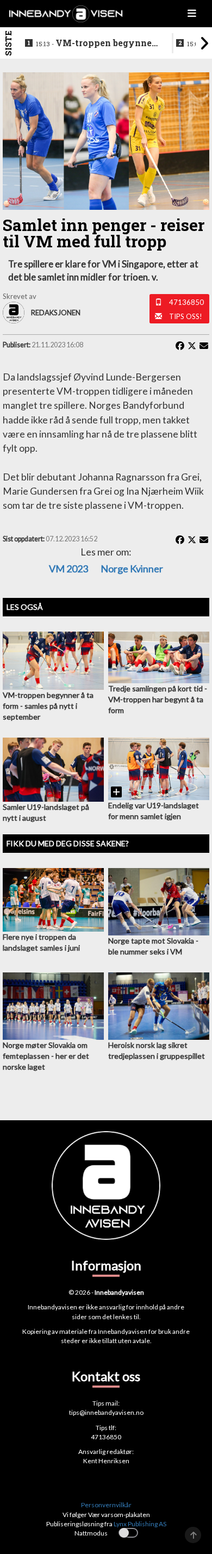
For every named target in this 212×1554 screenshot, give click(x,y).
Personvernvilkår (106, 1505)
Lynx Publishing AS (140, 1524)
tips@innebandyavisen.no (106, 1412)
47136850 (186, 302)
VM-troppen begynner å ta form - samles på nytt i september (96, 43)
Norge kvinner (132, 569)
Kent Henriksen (106, 1461)
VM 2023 (68, 569)
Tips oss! (185, 316)
